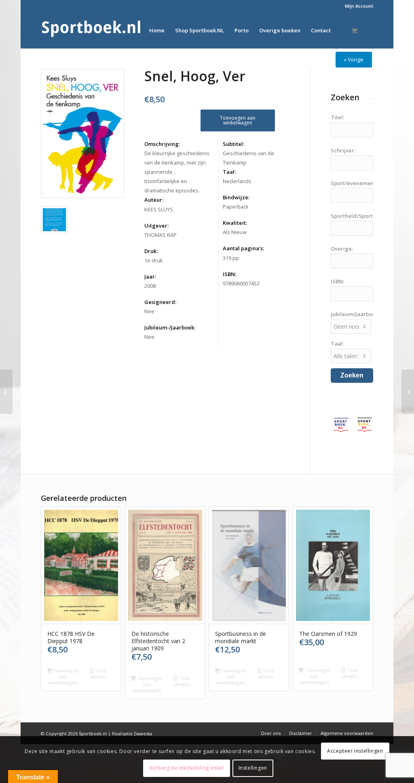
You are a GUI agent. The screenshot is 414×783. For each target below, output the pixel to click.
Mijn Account (359, 6)
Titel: (337, 117)
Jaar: (150, 276)
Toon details (98, 673)
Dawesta (143, 733)
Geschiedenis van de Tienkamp (248, 158)
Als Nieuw (235, 232)
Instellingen (253, 767)
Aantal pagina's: (243, 248)
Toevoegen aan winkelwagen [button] (63, 676)
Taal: (229, 171)
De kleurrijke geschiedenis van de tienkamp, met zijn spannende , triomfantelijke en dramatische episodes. (176, 172)
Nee (149, 311)
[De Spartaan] (6, 391)
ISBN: (229, 274)
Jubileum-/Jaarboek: (169, 327)
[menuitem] (357, 6)
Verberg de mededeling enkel (186, 767)
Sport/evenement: (354, 183)
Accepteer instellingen (355, 750)
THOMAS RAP (160, 234)
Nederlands (237, 181)
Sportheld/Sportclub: (358, 215)
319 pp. (231, 258)
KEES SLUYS (158, 209)
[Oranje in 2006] (407, 391)
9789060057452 (241, 283)
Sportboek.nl (93, 733)
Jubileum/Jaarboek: (355, 314)
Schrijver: (343, 150)
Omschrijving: (162, 144)
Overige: (342, 248)
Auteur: (153, 199)
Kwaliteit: (235, 222)
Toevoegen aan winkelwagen (238, 120)
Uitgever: (156, 225)
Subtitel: (233, 144)
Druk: (151, 251)
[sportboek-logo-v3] (91, 30)
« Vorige (353, 59)
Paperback (236, 206)
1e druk (153, 260)
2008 (150, 285)
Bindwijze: (236, 197)
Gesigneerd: (160, 302)
